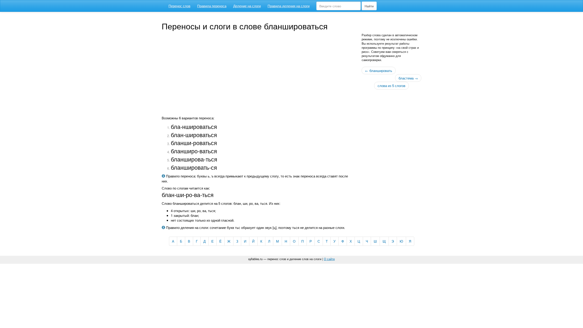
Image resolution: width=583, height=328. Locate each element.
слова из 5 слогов (391, 85)
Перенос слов (179, 5)
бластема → (408, 78)
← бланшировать (378, 70)
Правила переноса (211, 5)
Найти (369, 6)
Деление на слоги (247, 5)
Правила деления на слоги (288, 5)
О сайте (329, 259)
